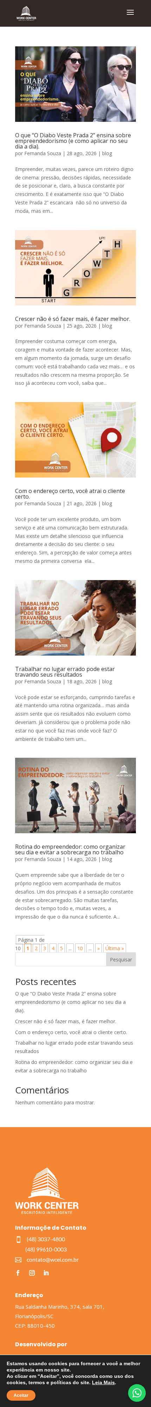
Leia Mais (103, 1382)
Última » (114, 948)
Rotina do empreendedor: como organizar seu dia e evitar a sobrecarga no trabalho (70, 849)
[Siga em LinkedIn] (46, 1272)
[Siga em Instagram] (32, 1272)
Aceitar (21, 1395)
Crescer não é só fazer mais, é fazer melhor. (72, 319)
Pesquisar (121, 959)
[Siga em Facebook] (18, 1272)
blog (107, 153)
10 (80, 948)
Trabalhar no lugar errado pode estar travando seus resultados (65, 671)
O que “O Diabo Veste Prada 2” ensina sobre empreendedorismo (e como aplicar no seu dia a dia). (73, 140)
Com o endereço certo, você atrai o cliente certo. (70, 493)
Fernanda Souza (42, 153)
